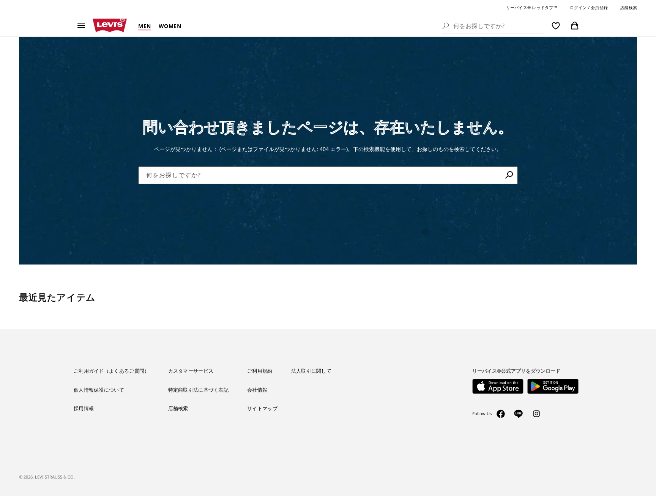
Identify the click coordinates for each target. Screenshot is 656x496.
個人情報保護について (99, 389)
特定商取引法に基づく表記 (198, 389)
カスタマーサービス (191, 370)
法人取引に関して (311, 370)
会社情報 (257, 389)
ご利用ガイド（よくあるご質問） (112, 370)
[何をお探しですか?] (509, 175)
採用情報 (84, 408)
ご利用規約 (260, 370)
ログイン (578, 7)
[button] (81, 25)
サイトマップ (262, 408)
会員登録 (599, 7)
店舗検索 (628, 7)
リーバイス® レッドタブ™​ (532, 7)
